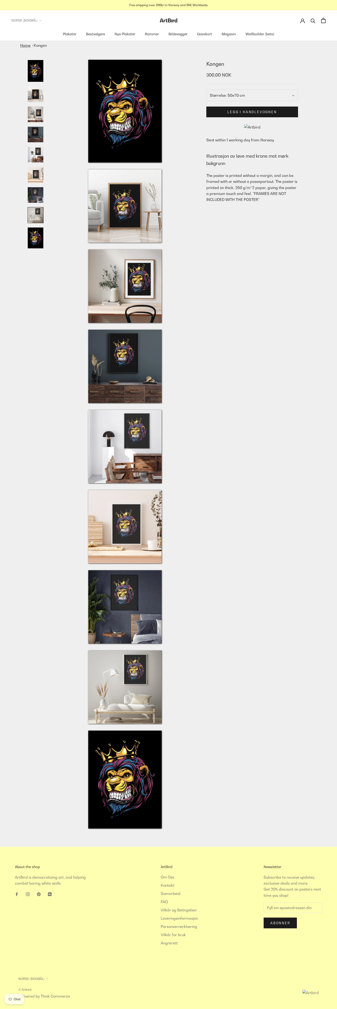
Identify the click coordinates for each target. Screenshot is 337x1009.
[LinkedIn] (50, 894)
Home (25, 45)
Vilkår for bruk (173, 934)
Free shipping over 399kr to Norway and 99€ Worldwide (168, 5)
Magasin (229, 34)
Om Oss (167, 877)
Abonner (280, 923)
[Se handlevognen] (323, 20)
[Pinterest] (39, 894)
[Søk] (313, 20)
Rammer (152, 34)
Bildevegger (178, 34)
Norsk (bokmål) (24, 20)
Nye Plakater (125, 34)
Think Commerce (55, 996)
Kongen (40, 45)
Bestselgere (95, 34)
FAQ (164, 901)
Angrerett (169, 943)
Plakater (69, 34)
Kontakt (167, 885)
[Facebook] (17, 894)
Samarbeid (170, 893)
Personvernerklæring (179, 926)
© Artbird (24, 989)
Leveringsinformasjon (179, 918)
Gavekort (204, 34)
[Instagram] (28, 894)
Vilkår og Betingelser (179, 910)
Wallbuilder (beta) (260, 34)
